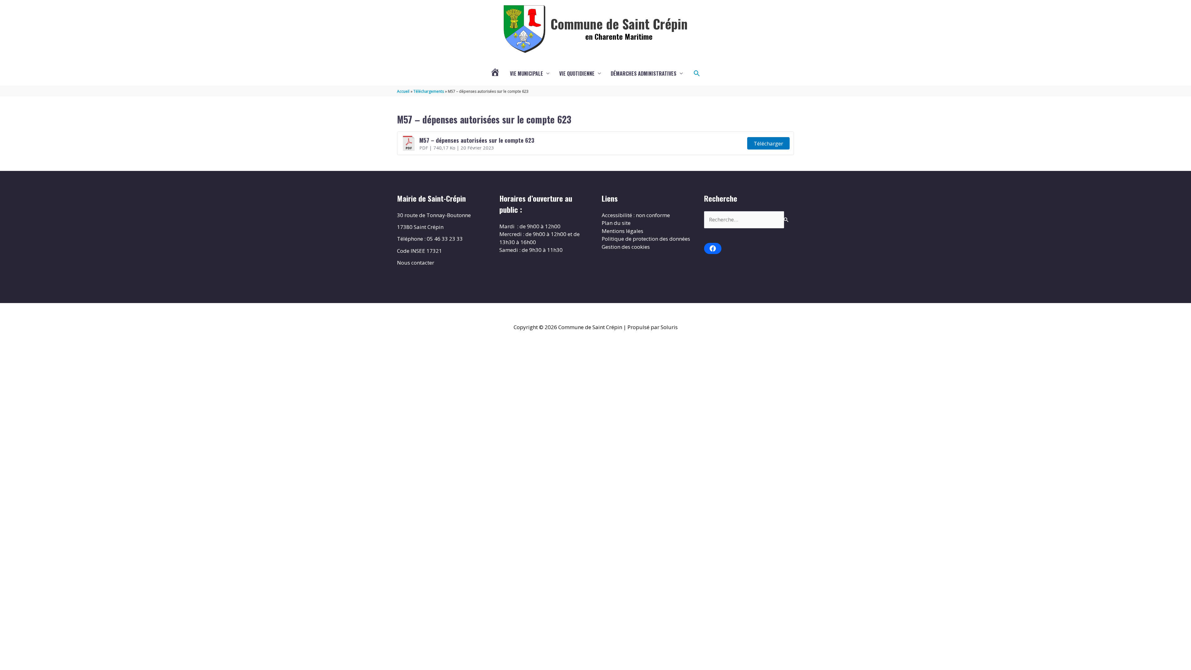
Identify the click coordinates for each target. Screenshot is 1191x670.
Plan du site (616, 222)
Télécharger (768, 143)
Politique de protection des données (646, 238)
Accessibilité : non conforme (636, 215)
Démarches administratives (643, 73)
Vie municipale (526, 73)
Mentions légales (622, 230)
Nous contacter (415, 262)
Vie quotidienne (577, 73)
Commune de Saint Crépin (619, 23)
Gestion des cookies (626, 246)
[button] (697, 73)
